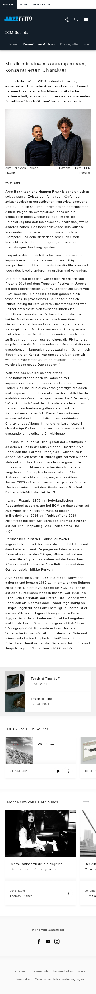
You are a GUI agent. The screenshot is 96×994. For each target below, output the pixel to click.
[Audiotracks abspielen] (58, 771)
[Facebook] (39, 941)
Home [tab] (12, 44)
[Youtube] (48, 941)
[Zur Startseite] (26, 21)
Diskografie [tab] (69, 44)
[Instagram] (56, 941)
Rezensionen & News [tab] (39, 44)
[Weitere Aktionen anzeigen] (68, 771)
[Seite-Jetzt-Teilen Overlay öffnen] (66, 19)
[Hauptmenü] (86, 19)
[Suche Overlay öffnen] (76, 19)
